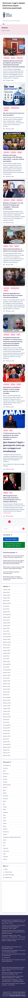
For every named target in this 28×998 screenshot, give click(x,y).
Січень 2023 (6, 667)
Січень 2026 (6, 609)
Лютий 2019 (6, 739)
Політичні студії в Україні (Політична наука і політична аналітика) (14, 5)
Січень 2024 (6, 658)
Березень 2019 (6, 736)
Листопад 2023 (7, 664)
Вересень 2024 (7, 642)
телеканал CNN (6, 512)
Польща (5, 834)
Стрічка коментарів (9, 874)
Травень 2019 (6, 733)
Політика (5, 829)
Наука (4, 820)
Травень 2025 (6, 625)
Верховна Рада (15, 107)
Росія (4, 842)
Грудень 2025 (6, 611)
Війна (11, 246)
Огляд (4, 826)
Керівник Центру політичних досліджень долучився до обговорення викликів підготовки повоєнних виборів (13, 562)
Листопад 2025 (7, 614)
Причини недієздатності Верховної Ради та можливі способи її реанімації (12, 295)
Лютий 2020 (6, 719)
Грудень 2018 (6, 741)
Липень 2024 (6, 647)
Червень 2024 (6, 650)
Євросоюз (19, 200)
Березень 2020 (7, 716)
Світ (11, 492)
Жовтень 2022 (6, 672)
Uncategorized (6, 765)
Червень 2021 (6, 692)
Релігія (4, 840)
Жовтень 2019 (6, 728)
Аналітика (6, 57)
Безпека (5, 776)
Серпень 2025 (6, 617)
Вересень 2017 (6, 755)
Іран (4, 804)
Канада (19, 384)
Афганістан (6, 773)
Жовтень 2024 (6, 639)
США (11, 430)
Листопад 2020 (7, 697)
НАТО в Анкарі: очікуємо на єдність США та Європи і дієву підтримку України (13, 567)
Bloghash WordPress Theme (17, 995)
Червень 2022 (6, 680)
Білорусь (5, 779)
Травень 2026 (6, 598)
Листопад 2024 (7, 636)
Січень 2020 (6, 722)
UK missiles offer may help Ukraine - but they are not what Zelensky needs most (13, 951)
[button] (18, 521)
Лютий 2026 (6, 606)
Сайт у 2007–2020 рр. (11, 539)
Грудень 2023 (6, 661)
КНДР (4, 809)
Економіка (5, 795)
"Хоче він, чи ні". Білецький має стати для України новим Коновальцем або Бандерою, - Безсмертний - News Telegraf (13, 926)
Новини (16, 246)
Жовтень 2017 (6, 752)
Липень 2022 (6, 678)
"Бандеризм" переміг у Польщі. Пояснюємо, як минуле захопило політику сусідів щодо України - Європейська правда (14, 932)
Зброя (4, 801)
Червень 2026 (6, 595)
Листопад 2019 (6, 725)
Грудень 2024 (6, 634)
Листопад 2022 (7, 669)
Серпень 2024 (6, 645)
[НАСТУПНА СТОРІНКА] (18, 521)
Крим (4, 815)
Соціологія (19, 57)
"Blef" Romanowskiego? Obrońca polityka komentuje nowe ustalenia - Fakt (12, 973)
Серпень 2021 (6, 689)
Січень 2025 (6, 631)
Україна (5, 859)
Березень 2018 (6, 747)
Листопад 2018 (6, 744)
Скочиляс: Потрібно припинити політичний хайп (11, 572)
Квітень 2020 (6, 714)
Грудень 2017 (6, 750)
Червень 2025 (6, 622)
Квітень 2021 (6, 694)
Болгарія (13, 152)
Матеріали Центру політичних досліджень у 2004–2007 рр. (13, 545)
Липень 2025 (6, 620)
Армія (4, 771)
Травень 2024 (6, 653)
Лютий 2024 (6, 656)
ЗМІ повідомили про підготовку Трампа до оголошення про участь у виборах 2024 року (12, 499)
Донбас (5, 793)
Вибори (13, 57)
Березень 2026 (7, 603)
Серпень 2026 (6, 589)
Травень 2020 (6, 711)
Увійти (6, 869)
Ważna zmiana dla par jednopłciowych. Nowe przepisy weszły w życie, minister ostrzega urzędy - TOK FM (13, 969)
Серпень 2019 (6, 730)
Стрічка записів (8, 872)
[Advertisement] (14, 897)
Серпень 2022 (6, 675)
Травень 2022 (6, 683)
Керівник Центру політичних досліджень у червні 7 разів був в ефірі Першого (13, 556)
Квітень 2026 (6, 600)
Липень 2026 (6, 592)
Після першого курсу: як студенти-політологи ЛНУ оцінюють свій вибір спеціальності (12, 578)
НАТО (4, 818)
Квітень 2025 (6, 628)
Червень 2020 (6, 708)
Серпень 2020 (6, 705)
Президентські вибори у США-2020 (11, 837)
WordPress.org (8, 877)
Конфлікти (5, 812)
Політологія (6, 831)
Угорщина (5, 856)
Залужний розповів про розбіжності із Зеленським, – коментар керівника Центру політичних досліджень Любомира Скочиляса (13, 341)
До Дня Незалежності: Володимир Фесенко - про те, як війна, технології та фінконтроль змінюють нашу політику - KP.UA (13, 921)
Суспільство (6, 851)
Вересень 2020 (7, 703)
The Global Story (6, 957)
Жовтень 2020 (6, 700)
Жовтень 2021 (6, 686)
